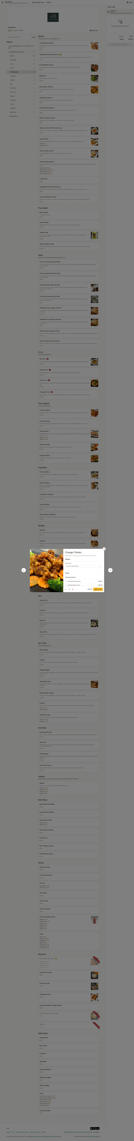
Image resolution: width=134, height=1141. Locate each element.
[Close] (104, 548)
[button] (23, 571)
